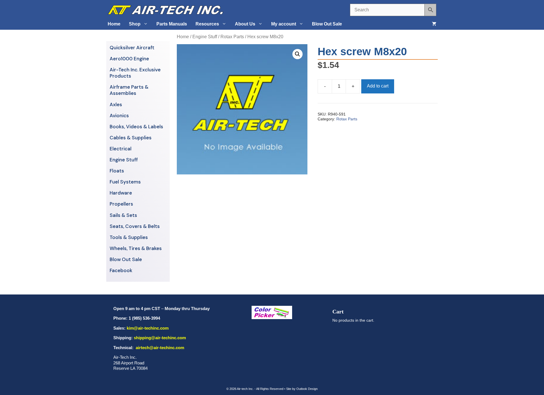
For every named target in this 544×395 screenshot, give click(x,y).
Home (114, 24)
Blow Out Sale (327, 24)
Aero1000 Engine (129, 58)
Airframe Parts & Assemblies (129, 90)
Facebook (121, 270)
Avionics (119, 115)
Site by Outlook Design (302, 388)
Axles (116, 104)
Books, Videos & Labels (136, 126)
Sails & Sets (123, 215)
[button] (297, 54)
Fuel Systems (125, 182)
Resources (207, 24)
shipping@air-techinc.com (160, 337)
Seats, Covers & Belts (135, 226)
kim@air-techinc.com (148, 328)
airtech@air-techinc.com (159, 347)
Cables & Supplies (131, 137)
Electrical (120, 149)
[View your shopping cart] (434, 24)
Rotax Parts (232, 36)
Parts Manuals (171, 24)
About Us (245, 24)
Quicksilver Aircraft (132, 47)
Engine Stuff (204, 36)
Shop (135, 24)
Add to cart (377, 86)
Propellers (121, 204)
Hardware (121, 193)
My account (283, 24)
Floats (117, 171)
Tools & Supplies (129, 237)
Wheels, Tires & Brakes (136, 248)
